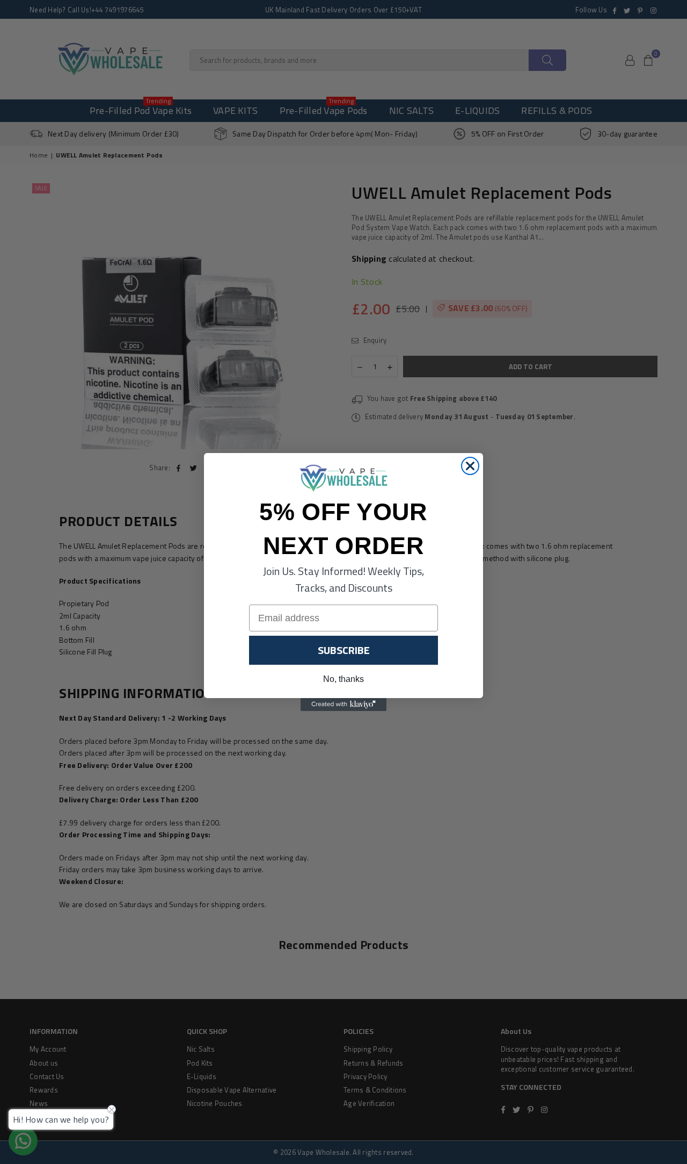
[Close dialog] (470, 466)
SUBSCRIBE (344, 650)
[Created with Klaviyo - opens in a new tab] (343, 704)
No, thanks (343, 679)
